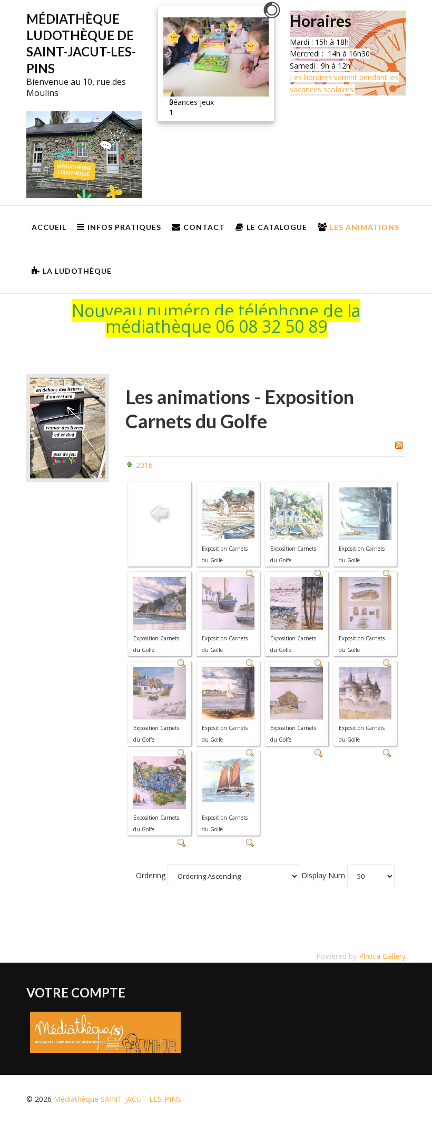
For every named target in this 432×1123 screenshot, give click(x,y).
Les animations (364, 227)
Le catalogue (277, 227)
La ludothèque (77, 270)
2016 (144, 465)
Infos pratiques (124, 227)
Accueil (49, 227)
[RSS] (399, 444)
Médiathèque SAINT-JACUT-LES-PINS (117, 1099)
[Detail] (319, 752)
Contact (204, 227)
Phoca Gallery (382, 956)
